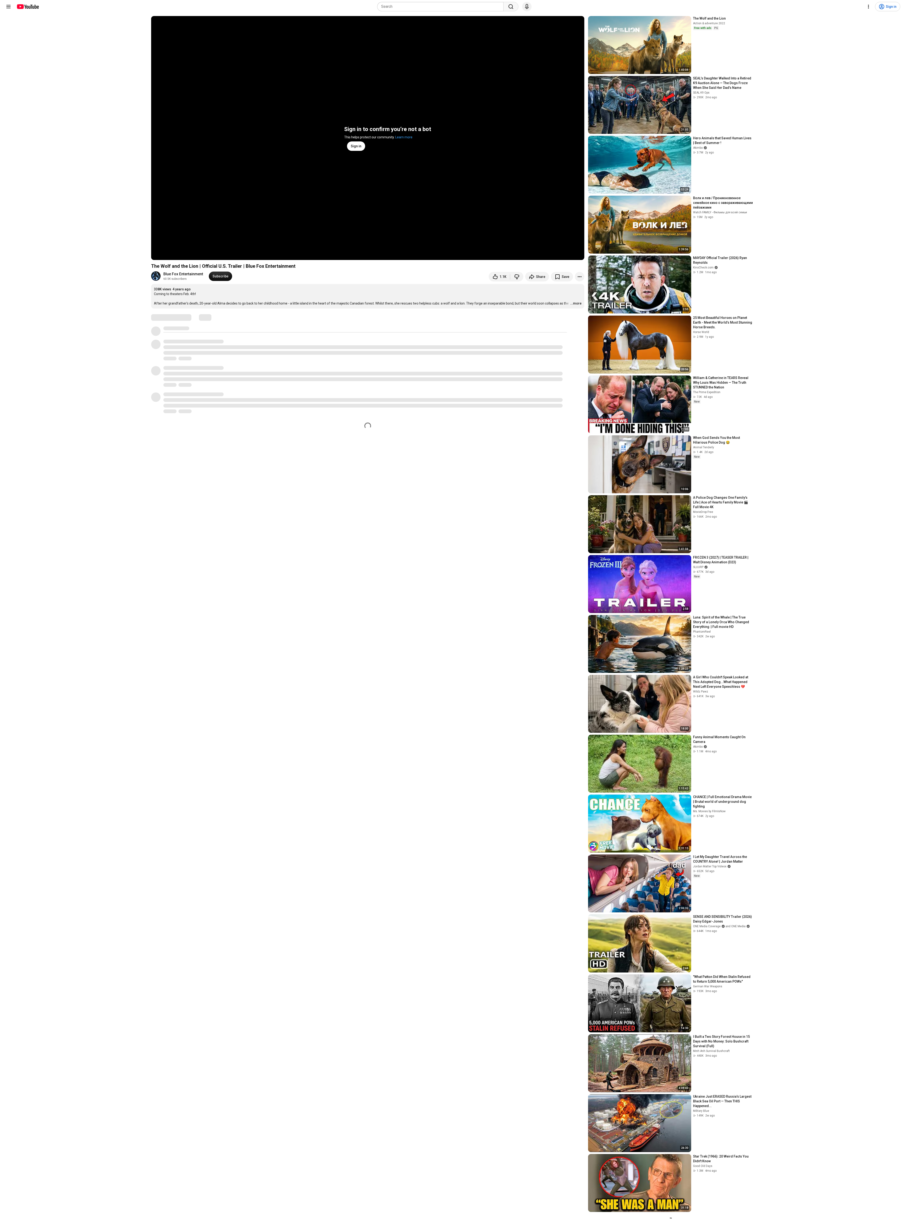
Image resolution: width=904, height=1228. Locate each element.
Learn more (403, 137)
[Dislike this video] (516, 276)
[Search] (510, 6)
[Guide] (8, 6)
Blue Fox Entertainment (183, 274)
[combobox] (441, 6)
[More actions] (579, 276)
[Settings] (868, 6)
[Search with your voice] (527, 6)
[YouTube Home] (27, 6)
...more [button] (575, 303)
